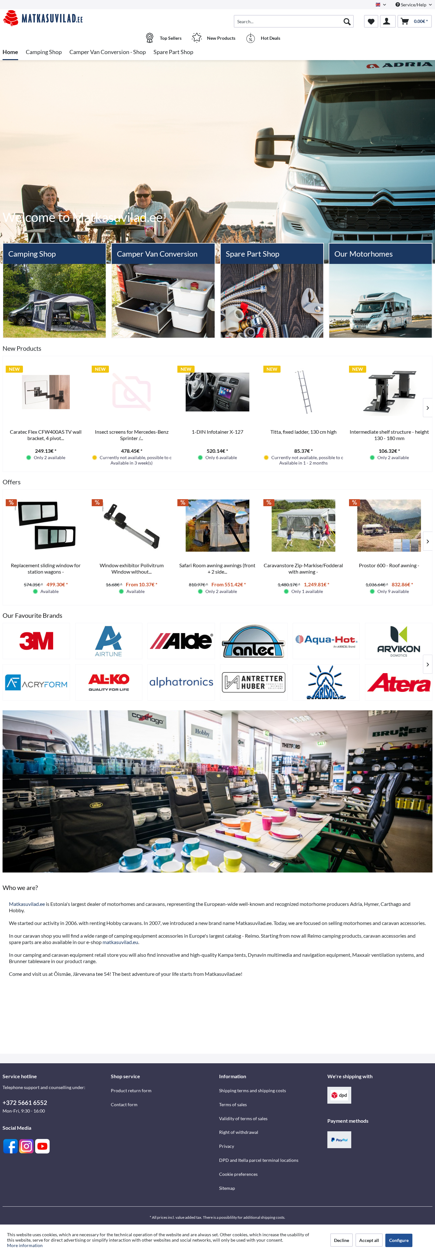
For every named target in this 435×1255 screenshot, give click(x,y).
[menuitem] (294, 21)
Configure (399, 1240)
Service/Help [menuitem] (413, 4)
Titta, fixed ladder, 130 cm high (303, 432)
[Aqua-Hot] (326, 641)
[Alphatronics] (181, 682)
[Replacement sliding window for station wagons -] (46, 525)
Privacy (226, 1146)
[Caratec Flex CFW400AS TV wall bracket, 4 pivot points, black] (46, 392)
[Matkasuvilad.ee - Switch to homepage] (56, 18)
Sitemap (227, 1188)
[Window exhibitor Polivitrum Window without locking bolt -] (132, 525)
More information (25, 1245)
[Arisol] (326, 682)
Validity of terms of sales (243, 1118)
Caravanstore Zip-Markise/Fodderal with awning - (303, 568)
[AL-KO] (109, 682)
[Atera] (398, 682)
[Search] (347, 21)
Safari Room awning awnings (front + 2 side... (217, 568)
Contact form (124, 1104)
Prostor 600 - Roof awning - (389, 565)
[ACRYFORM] (36, 682)
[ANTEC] (254, 641)
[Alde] (181, 641)
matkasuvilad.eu (120, 942)
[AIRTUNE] (109, 641)
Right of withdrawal (238, 1132)
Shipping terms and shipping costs (252, 1090)
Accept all (369, 1240)
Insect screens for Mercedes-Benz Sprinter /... (131, 435)
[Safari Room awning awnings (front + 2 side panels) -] (217, 525)
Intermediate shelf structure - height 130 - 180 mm (389, 435)
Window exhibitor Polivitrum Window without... (132, 568)
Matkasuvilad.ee (27, 904)
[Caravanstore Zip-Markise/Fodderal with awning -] (303, 525)
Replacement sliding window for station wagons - (46, 568)
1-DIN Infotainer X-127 (217, 432)
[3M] (36, 641)
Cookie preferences (238, 1174)
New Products (22, 348)
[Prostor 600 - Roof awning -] (389, 525)
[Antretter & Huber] (254, 682)
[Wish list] (371, 21)
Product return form (131, 1090)
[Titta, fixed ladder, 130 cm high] (303, 392)
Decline (341, 1240)
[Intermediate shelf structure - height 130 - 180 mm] (389, 392)
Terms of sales (233, 1104)
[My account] (388, 21)
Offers (12, 482)
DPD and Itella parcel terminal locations (258, 1160)
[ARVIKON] (398, 641)
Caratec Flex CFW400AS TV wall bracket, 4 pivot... (46, 435)
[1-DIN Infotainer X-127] (217, 392)
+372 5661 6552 (25, 1102)
